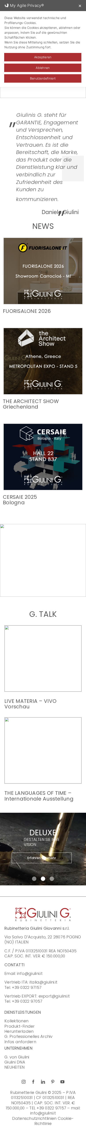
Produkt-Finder (19, 1026)
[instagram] (23, 1081)
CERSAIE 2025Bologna (20, 499)
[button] (34, 590)
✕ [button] (80, 6)
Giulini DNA (14, 1062)
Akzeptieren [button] (43, 57)
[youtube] (62, 1081)
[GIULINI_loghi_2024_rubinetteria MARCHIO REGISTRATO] (43, 909)
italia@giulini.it (44, 982)
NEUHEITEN (14, 1067)
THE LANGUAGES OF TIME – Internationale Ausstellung (38, 795)
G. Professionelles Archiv (28, 1036)
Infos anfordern (20, 1041)
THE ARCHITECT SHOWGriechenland (31, 404)
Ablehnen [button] (43, 68)
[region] (43, 560)
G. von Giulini (16, 1057)
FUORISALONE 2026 (27, 311)
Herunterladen (19, 1031)
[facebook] (33, 1081)
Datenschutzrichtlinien (34, 1118)
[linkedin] (43, 1081)
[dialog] (43, 43)
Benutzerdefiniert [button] (43, 78)
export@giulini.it (54, 996)
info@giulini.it (30, 973)
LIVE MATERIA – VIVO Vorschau (30, 704)
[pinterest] (52, 1081)
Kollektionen (16, 1021)
